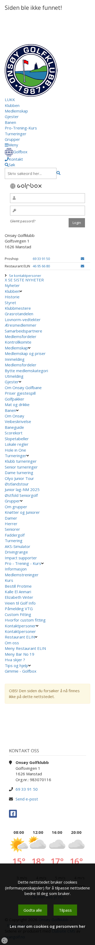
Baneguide (14, 427)
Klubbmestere (18, 308)
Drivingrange (16, 552)
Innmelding (15, 359)
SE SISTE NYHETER (26, 279)
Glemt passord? (22, 221)
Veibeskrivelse (18, 421)
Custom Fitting (18, 614)
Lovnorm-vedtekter (23, 319)
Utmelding (14, 376)
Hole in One (15, 450)
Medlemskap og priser (25, 353)
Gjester (12, 116)
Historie (12, 296)
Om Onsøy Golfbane (23, 387)
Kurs (9, 580)
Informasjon (16, 569)
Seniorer (12, 529)
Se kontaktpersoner (25, 275)
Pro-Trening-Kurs (21, 127)
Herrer (11, 523)
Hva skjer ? (15, 659)
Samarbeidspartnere (23, 331)
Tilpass (65, 910)
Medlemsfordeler (20, 336)
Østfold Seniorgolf (22, 495)
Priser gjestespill (20, 393)
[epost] (82, 258)
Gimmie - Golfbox (20, 671)
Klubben (12, 105)
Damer (11, 518)
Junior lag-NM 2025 (22, 489)
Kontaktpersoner (20, 625)
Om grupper (16, 506)
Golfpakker (14, 399)
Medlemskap (16, 111)
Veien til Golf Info (20, 603)
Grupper (12, 139)
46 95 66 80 (41, 266)
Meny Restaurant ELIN (26, 648)
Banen (10, 122)
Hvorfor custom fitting (25, 620)
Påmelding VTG (19, 608)
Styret (10, 302)
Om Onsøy (14, 415)
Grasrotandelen (19, 313)
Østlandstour (17, 484)
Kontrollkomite (18, 342)
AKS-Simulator (17, 546)
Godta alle (32, 910)
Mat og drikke (17, 404)
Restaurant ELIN (20, 637)
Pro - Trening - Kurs (23, 563)
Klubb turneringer (21, 461)
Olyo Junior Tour (20, 478)
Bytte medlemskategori (26, 370)
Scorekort (13, 432)
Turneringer (15, 133)
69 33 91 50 (41, 258)
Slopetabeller (17, 438)
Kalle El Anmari (18, 591)
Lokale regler (16, 444)
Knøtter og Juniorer (22, 512)
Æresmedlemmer (20, 325)
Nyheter (12, 285)
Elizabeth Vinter (19, 597)
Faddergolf (15, 535)
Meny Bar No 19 (20, 654)
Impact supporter (21, 557)
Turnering (13, 540)
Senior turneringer (21, 467)
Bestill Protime (18, 586)
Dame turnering (19, 472)
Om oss (12, 642)
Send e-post (27, 799)
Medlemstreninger (22, 574)
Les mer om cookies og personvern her (47, 926)
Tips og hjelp (16, 665)
